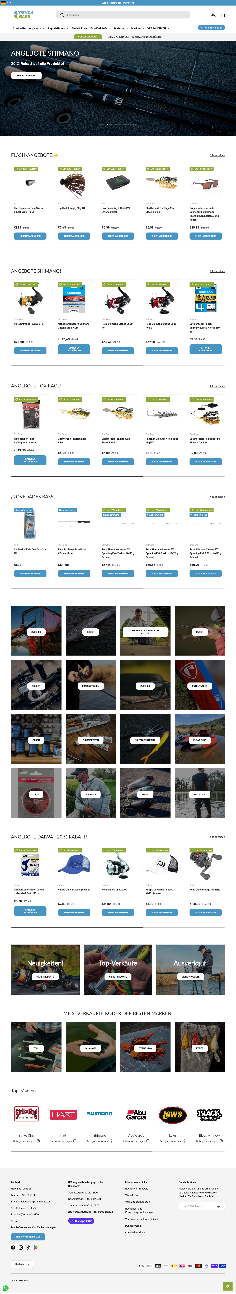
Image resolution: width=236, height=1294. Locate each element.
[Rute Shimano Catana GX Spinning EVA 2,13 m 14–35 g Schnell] (206, 524)
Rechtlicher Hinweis (136, 1188)
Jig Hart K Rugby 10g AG (71, 207)
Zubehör (36, 632)
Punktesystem (133, 1225)
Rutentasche (199, 686)
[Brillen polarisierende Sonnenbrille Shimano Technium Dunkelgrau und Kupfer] (206, 183)
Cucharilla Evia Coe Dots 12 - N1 (30, 551)
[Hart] (63, 1114)
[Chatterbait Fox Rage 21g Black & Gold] (162, 183)
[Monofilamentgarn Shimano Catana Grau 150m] (74, 298)
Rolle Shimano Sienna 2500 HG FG (161, 325)
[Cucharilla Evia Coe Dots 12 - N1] (30, 524)
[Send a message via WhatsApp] (6, 1288)
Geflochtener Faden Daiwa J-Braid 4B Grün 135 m (29, 891)
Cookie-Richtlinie (135, 1232)
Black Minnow (209, 1135)
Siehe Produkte (45, 976)
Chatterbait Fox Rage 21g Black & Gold (160, 209)
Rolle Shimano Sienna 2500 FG (117, 325)
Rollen (36, 686)
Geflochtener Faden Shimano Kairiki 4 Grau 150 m (205, 327)
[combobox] (123, 14)
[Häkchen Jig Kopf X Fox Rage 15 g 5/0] (162, 413)
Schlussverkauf (88, 36)
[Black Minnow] (209, 1114)
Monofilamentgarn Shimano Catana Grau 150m (73, 325)
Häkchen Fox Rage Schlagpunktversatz (25, 440)
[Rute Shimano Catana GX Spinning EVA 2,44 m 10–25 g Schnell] (162, 524)
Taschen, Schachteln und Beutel (145, 632)
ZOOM (36, 1048)
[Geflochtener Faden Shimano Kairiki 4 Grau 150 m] (206, 298)
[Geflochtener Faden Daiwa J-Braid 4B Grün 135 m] (30, 864)
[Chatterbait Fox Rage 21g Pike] (74, 413)
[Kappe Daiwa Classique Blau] (74, 864)
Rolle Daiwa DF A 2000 (114, 889)
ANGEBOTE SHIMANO (26, 75)
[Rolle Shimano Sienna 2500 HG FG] (162, 298)
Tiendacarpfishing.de (28, 1236)
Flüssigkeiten (91, 740)
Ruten (199, 632)
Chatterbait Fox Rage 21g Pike (72, 440)
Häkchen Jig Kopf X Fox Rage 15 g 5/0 (162, 440)
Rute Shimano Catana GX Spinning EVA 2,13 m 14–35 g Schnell (205, 553)
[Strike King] (26, 1114)
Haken (90, 632)
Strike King (27, 1135)
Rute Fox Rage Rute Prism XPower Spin (72, 551)
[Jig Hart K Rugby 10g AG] (74, 183)
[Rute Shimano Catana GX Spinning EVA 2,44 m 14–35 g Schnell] (118, 524)
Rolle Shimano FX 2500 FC (29, 323)
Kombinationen (90, 686)
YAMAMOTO (90, 1048)
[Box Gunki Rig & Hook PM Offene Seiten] (118, 183)
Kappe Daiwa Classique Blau (74, 889)
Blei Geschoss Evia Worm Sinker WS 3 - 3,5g (28, 209)
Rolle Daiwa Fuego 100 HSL (205, 889)
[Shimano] (99, 1114)
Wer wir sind (132, 1195)
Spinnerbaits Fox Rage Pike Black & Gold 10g (205, 440)
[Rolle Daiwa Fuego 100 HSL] (206, 864)
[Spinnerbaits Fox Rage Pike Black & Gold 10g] (206, 413)
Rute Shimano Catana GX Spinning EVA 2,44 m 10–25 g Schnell (162, 553)
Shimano (99, 1135)
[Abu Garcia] (136, 1114)
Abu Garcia (136, 1135)
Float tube (199, 740)
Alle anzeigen (217, 155)
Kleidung (91, 794)
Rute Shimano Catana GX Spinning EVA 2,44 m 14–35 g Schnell (118, 553)
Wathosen (200, 794)
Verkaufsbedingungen (137, 1201)
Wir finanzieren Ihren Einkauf (141, 1219)
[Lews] (173, 1114)
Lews (172, 1135)
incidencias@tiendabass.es (35, 1201)
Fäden (36, 740)
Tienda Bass (23, 1280)
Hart (63, 1135)
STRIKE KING (145, 1048)
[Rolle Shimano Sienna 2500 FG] (118, 298)
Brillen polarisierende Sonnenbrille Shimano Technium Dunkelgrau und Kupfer (204, 213)
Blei (36, 794)
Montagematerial (145, 740)
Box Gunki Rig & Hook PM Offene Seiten (116, 209)
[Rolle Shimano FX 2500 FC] (30, 298)
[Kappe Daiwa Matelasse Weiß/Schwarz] (162, 864)
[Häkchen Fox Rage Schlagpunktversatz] (30, 413)
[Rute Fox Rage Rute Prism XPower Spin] (74, 524)
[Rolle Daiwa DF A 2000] (118, 864)
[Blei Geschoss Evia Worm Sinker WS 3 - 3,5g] (30, 183)
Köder (145, 794)
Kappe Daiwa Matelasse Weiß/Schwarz (159, 891)
